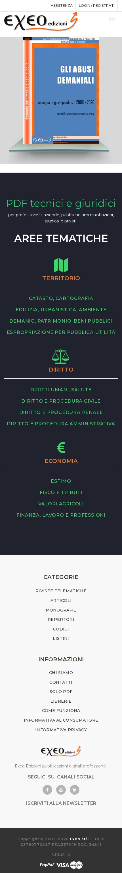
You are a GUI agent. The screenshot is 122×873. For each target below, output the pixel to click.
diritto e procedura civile (61, 401)
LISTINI (61, 638)
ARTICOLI (61, 600)
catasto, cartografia (61, 298)
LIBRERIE (61, 701)
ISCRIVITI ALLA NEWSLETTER (61, 803)
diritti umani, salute (61, 389)
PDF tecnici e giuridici (61, 203)
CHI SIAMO (61, 672)
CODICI (61, 629)
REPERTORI (61, 619)
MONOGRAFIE (61, 610)
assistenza (62, 5)
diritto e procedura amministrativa (61, 423)
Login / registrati (97, 5)
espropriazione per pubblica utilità (61, 332)
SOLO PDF (61, 691)
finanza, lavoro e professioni (61, 515)
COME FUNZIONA (61, 710)
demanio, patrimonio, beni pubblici (60, 321)
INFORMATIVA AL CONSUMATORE (61, 720)
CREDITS (61, 854)
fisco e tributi (61, 492)
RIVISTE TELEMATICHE (61, 590)
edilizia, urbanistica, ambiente (61, 309)
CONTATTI (60, 682)
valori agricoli (61, 504)
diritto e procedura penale (61, 412)
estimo (61, 481)
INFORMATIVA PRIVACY (61, 729)
